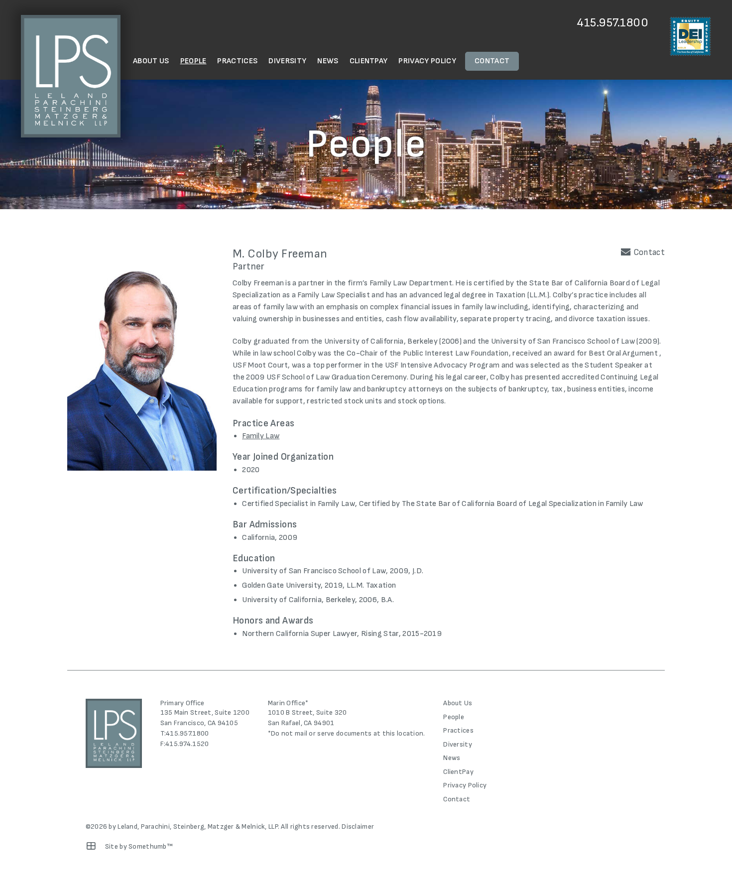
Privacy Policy (427, 61)
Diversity (287, 61)
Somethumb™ (150, 846)
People (193, 61)
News (327, 61)
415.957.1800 (612, 22)
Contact (492, 61)
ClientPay (369, 61)
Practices (237, 61)
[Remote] (91, 846)
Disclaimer (358, 826)
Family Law (260, 436)
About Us (151, 61)
